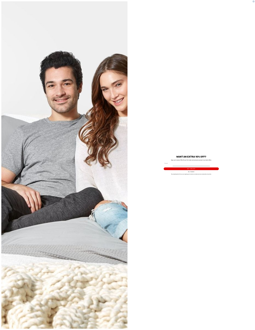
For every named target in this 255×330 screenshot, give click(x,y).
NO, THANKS (191, 171)
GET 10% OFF (191, 168)
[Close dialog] (253, 1)
